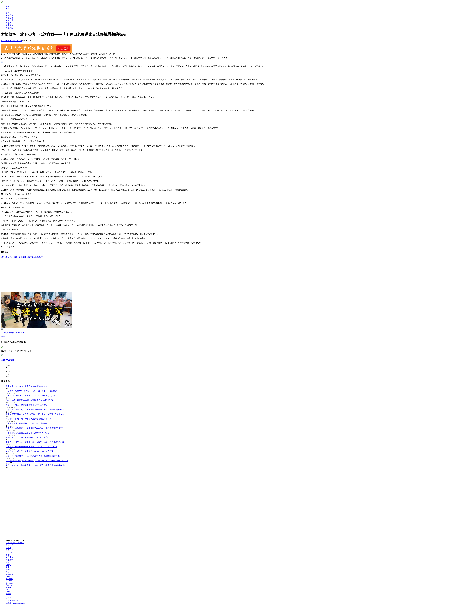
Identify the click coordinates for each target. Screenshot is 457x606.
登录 (8, 6)
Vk (7, 589)
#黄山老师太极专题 (9, 257)
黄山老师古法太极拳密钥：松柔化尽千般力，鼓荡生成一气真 (31, 447)
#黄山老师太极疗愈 (26, 257)
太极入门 (9, 23)
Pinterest (9, 585)
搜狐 (8, 562)
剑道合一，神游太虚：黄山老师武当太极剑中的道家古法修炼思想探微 (35, 442)
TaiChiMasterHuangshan (15, 603)
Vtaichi (8, 596)
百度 (8, 555)
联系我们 (9, 550)
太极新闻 (9, 18)
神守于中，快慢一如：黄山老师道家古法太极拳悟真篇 (28, 419)
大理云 (8, 598)
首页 (8, 13)
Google (8, 565)
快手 (8, 569)
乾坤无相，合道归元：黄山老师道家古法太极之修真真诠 (29, 451)
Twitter (8, 576)
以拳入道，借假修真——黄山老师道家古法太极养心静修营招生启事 (34, 428)
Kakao (8, 587)
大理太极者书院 (12, 601)
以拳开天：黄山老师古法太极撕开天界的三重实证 (27, 405)
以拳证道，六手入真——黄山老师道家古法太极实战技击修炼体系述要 (35, 410)
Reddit (8, 594)
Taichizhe (9, 553)
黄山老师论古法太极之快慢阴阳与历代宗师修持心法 (28, 433)
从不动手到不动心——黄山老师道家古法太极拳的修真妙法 (30, 396)
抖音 (8, 572)
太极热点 (9, 15)
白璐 (20, 41)
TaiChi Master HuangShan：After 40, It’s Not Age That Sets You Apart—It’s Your (37, 461)
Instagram (9, 579)
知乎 (8, 567)
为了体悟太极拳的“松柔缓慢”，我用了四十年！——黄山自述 (31, 391)
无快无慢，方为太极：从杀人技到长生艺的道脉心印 (28, 437)
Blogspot (9, 583)
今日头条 (9, 557)
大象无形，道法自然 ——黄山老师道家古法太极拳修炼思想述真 (33, 456)
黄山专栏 (9, 25)
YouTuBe (9, 574)
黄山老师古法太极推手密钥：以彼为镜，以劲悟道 (27, 423)
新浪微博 (9, 560)
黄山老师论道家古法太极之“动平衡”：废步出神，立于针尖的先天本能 (35, 414)
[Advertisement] (228, 275)
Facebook (9, 581)
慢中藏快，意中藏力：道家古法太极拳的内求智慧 (27, 386)
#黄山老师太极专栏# (9, 41)
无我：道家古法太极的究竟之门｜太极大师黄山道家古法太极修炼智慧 (35, 465)
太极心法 (9, 20)
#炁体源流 (38, 257)
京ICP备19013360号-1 (15, 543)
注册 (8, 8)
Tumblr (8, 592)
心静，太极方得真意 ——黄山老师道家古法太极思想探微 (30, 400)
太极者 (8, 548)
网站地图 (9, 545)
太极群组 (9, 28)
